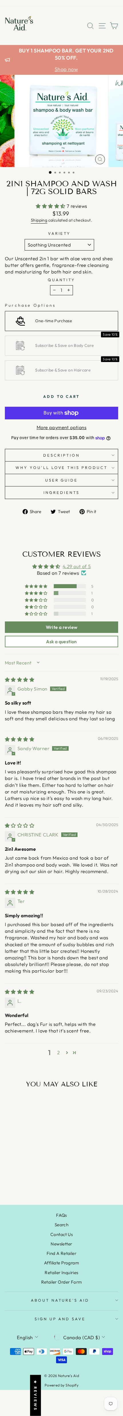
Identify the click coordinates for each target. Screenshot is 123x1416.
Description (61, 455)
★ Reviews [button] (35, 1395)
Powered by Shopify (61, 1385)
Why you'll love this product (61, 467)
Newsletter (61, 1244)
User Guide (61, 480)
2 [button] (58, 1052)
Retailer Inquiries (61, 1272)
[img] (19, 679)
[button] (51, 206)
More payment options (61, 427)
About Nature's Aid (60, 1300)
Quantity (62, 279)
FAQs (61, 1215)
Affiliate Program (61, 1263)
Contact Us (61, 1234)
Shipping (39, 220)
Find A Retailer (61, 1253)
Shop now (66, 69)
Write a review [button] (62, 627)
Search (61, 1224)
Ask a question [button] (61, 641)
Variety (59, 233)
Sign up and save (60, 1319)
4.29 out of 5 (77, 566)
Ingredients (61, 492)
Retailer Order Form (61, 1282)
